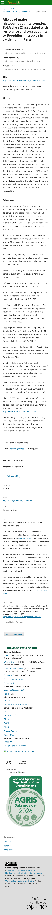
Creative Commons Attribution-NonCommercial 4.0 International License (23, 871)
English (7, 841)
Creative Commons (25, 538)
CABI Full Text (10, 700)
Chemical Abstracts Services (16, 704)
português (8, 849)
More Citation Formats (14, 622)
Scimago (8, 675)
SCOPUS (7, 655)
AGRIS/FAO (9, 735)
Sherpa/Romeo (10, 731)
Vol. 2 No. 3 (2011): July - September (17, 11)
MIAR (6, 727)
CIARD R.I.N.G (10, 715)
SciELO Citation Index (13, 679)
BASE (6, 711)
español (7, 845)
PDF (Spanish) (12, 476)
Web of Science (11, 662)
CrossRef (8, 741)
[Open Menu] (2, 2)
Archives (14, 9)
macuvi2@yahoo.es (18, 448)
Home (5, 9)
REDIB (6, 694)
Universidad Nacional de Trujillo (19, 881)
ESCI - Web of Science (13, 668)
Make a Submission (14, 634)
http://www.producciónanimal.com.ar (19, 411)
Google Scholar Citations (15, 745)
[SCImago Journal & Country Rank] (19, 751)
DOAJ (6, 723)
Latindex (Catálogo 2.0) (14, 690)
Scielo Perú (9, 683)
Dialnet (7, 719)
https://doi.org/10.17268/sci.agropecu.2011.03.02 (25, 80)
